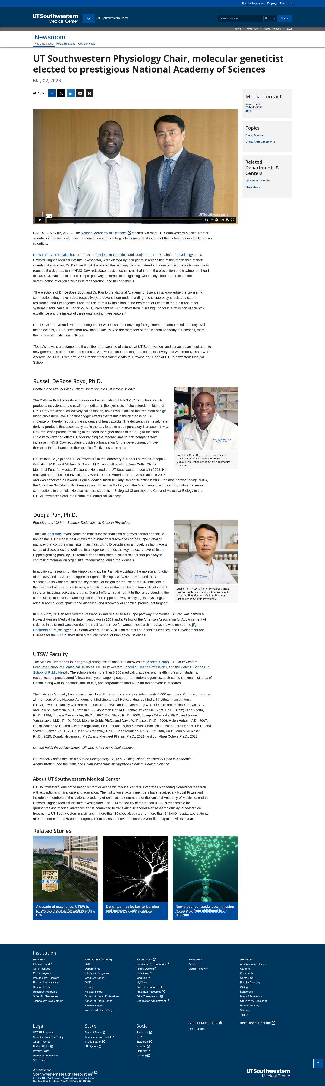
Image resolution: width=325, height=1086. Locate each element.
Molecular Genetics (111, 255)
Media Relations (65, 43)
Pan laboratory (51, 534)
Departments (92, 968)
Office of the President (253, 1000)
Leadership (247, 991)
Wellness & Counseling (98, 1010)
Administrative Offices (253, 963)
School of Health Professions (145, 667)
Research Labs (42, 987)
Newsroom (252, 28)
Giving (244, 987)
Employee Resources (280, 3)
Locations (142, 973)
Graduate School (95, 977)
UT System (91, 1046)
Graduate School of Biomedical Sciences (63, 667)
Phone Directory (249, 1005)
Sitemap (245, 1010)
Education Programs (97, 973)
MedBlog (142, 977)
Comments (246, 973)
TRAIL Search (93, 1041)
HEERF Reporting (43, 1032)
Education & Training (98, 959)
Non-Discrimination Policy (48, 1037)
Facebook (142, 1032)
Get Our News (86, 43)
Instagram (143, 1041)
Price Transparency (148, 996)
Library (89, 987)
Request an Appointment (151, 1000)
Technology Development (48, 1000)
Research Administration (47, 982)
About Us (246, 959)
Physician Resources (149, 991)
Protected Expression (45, 1055)
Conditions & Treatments (151, 963)
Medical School (158, 662)
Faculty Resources (253, 3)
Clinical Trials (41, 963)
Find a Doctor (145, 968)
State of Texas (93, 1032)
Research (39, 959)
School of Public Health (98, 1000)
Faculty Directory (250, 982)
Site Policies (40, 1060)
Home (237, 28)
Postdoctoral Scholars (46, 977)
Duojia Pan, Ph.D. (148, 255)
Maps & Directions (251, 996)
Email (248, 110)
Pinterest (142, 1050)
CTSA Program (42, 973)
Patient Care (144, 959)
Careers (245, 968)
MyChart (142, 982)
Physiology (184, 255)
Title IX (244, 1014)
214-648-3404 (253, 107)
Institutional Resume (255, 1023)
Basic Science (254, 135)
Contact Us (246, 977)
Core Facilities (41, 968)
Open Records (41, 1041)
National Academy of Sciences (104, 233)
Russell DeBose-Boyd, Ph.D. (54, 255)
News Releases (272, 28)
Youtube (141, 1046)
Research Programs (45, 991)
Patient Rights (41, 1046)
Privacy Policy (41, 1050)
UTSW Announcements (260, 141)
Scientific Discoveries (45, 996)
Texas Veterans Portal (98, 1037)
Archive (192, 963)
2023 (289, 28)
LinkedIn (142, 1055)
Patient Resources (147, 987)
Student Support (94, 1005)
